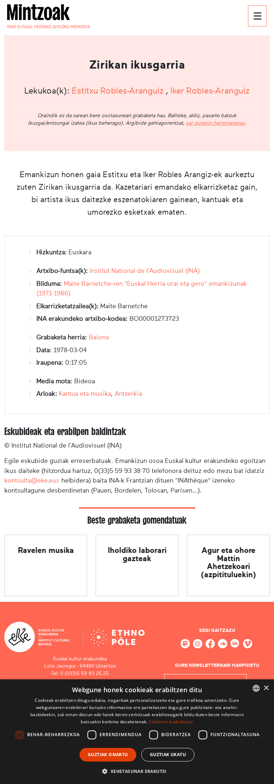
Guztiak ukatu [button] (168, 754)
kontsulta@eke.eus (31, 480)
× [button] (266, 688)
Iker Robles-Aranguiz (210, 90)
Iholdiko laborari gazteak (137, 554)
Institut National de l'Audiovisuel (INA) (145, 270)
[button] (136, 771)
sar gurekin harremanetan (215, 123)
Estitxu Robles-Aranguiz (119, 90)
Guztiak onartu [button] (108, 754)
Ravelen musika (46, 550)
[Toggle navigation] (257, 15)
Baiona (99, 337)
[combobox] (256, 688)
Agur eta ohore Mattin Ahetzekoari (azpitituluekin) (228, 562)
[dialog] (137, 731)
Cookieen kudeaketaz (171, 722)
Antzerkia (128, 393)
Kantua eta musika (85, 393)
